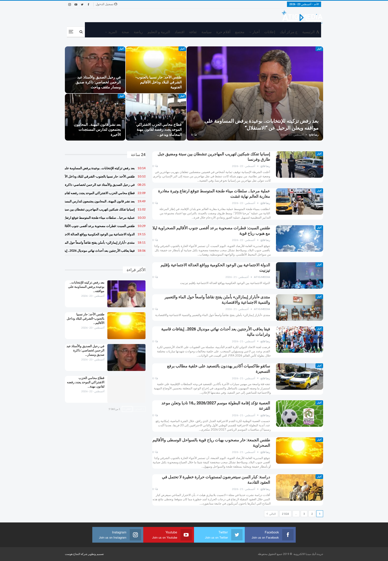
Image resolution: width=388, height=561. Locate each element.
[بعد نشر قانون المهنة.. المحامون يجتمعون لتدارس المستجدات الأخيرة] (95, 117)
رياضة (138, 32)
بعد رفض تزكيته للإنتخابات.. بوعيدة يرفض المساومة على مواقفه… (86, 287)
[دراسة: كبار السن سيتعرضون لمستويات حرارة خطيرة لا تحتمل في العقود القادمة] (299, 487)
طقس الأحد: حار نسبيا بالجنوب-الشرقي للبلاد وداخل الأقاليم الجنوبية (158, 82)
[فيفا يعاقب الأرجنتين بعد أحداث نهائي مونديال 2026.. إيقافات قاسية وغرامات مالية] (299, 339)
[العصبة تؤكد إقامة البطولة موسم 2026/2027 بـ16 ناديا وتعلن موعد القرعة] (299, 413)
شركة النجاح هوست (76, 554)
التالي (272, 514)
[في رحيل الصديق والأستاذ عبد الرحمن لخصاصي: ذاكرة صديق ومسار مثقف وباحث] (95, 69)
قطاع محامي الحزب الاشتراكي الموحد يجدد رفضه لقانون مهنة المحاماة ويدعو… (159, 129)
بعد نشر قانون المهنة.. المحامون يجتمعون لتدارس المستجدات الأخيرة (97, 129)
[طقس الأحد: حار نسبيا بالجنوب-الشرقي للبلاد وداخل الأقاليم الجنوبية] (156, 69)
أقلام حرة (223, 32)
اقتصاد (179, 32)
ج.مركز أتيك (289, 32)
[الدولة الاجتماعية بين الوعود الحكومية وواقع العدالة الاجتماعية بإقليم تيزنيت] (299, 275)
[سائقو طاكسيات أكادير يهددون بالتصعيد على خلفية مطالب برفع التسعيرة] (299, 376)
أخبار (256, 32)
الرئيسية (308, 32)
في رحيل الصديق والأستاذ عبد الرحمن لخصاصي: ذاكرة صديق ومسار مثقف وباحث (98, 82)
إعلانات (269, 32)
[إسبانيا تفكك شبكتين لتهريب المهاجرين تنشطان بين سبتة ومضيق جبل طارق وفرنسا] (299, 164)
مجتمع (240, 32)
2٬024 (285, 514)
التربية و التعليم (159, 32)
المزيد (112, 32)
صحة (125, 32)
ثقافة (193, 32)
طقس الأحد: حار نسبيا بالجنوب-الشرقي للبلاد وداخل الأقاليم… (85, 318)
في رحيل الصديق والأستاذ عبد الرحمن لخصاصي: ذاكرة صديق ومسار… (85, 350)
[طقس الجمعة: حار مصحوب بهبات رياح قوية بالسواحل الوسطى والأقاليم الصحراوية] (299, 450)
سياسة (206, 32)
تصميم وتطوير (96, 554)
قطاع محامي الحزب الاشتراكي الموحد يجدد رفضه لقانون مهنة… (85, 382)
